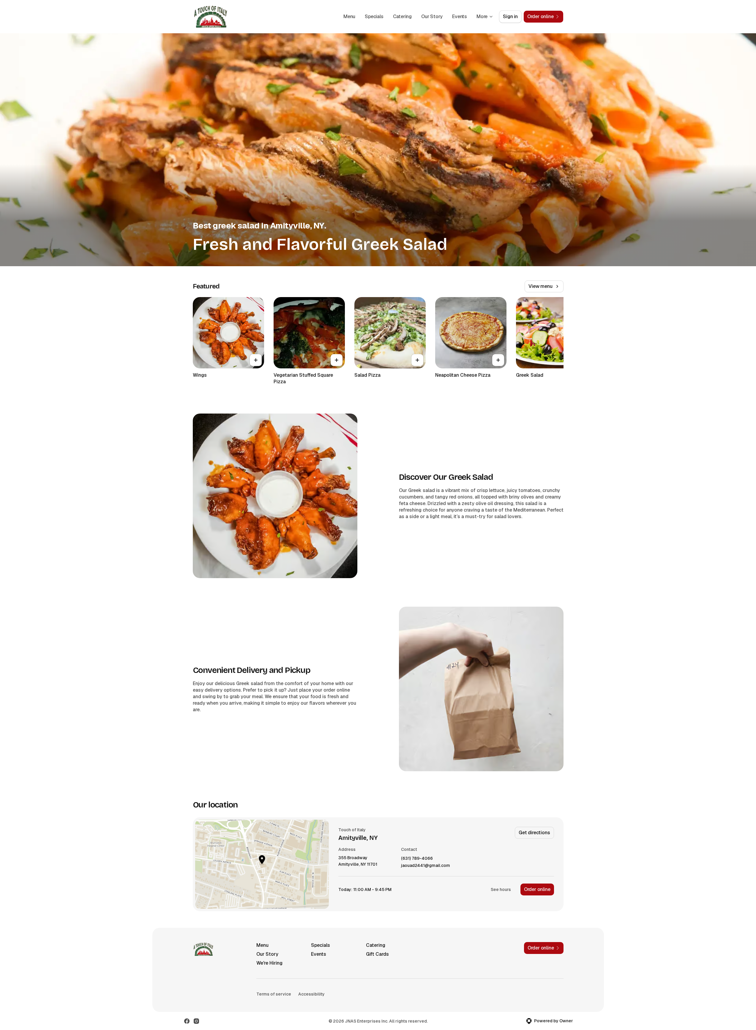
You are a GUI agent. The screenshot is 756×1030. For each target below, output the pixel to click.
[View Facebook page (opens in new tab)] (186, 1021)
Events (459, 16)
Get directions (534, 832)
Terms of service (273, 994)
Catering (402, 16)
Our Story (432, 16)
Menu (349, 16)
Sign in (510, 16)
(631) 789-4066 (417, 858)
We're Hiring (269, 963)
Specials (374, 16)
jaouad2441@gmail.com (425, 865)
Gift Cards (377, 954)
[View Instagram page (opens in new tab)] (196, 1021)
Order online (537, 889)
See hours (501, 889)
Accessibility (311, 994)
